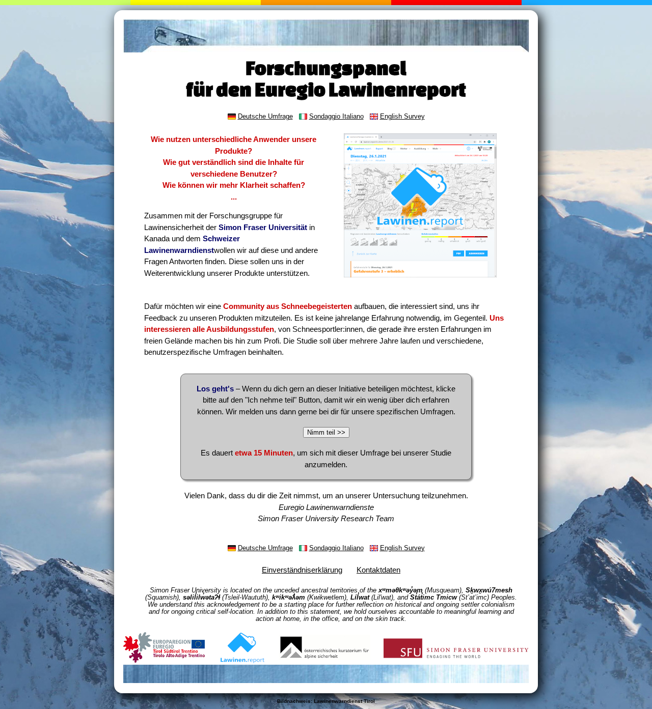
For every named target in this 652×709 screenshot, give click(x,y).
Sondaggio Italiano (336, 116)
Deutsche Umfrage (265, 116)
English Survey (402, 116)
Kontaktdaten (378, 569)
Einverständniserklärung (302, 569)
